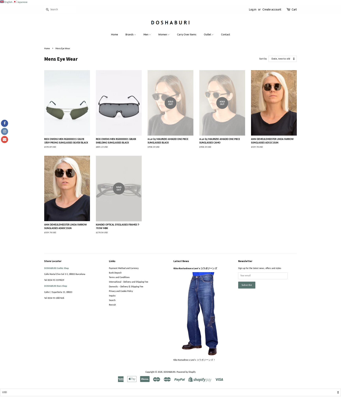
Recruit (112, 305)
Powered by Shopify (186, 372)
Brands (130, 34)
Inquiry (112, 296)
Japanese (22, 2)
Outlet (208, 34)
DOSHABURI (169, 372)
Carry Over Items (186, 34)
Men (146, 34)
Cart (294, 9)
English (8, 2)
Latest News (181, 261)
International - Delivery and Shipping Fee (128, 282)
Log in (252, 9)
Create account (271, 9)
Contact (225, 34)
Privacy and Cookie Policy (121, 291)
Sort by (263, 59)
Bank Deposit (115, 273)
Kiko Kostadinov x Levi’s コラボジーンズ (195, 268)
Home (114, 34)
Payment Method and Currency (124, 268)
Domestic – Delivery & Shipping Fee (126, 287)
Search (112, 300)
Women (163, 34)
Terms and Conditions (119, 277)
